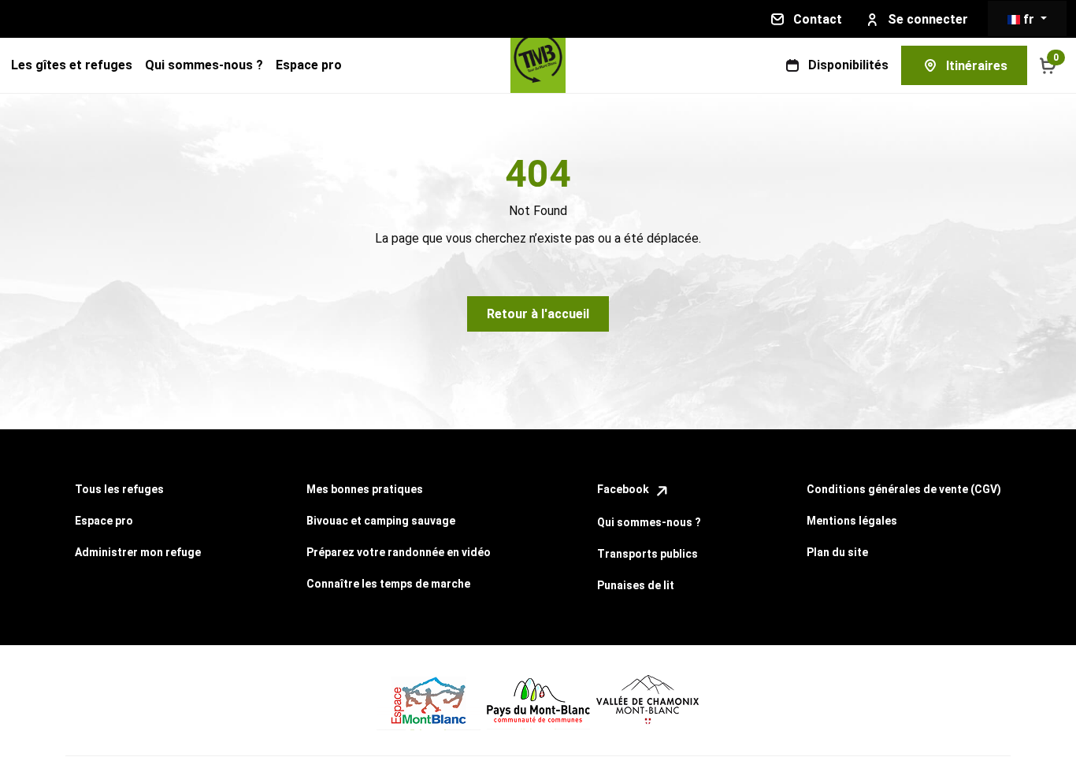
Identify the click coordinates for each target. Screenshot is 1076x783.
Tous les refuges (119, 489)
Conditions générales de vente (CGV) (904, 489)
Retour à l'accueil (538, 313)
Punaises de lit (635, 585)
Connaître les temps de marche (388, 583)
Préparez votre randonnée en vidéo (398, 552)
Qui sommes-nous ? (204, 65)
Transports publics (647, 553)
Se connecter (928, 19)
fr (1028, 19)
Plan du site (837, 552)
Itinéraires (976, 65)
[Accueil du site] (538, 65)
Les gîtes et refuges (71, 65)
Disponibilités (848, 65)
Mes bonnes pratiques (364, 489)
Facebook (624, 489)
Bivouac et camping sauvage (380, 520)
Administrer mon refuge (138, 552)
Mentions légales (852, 520)
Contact (817, 19)
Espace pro (309, 65)
